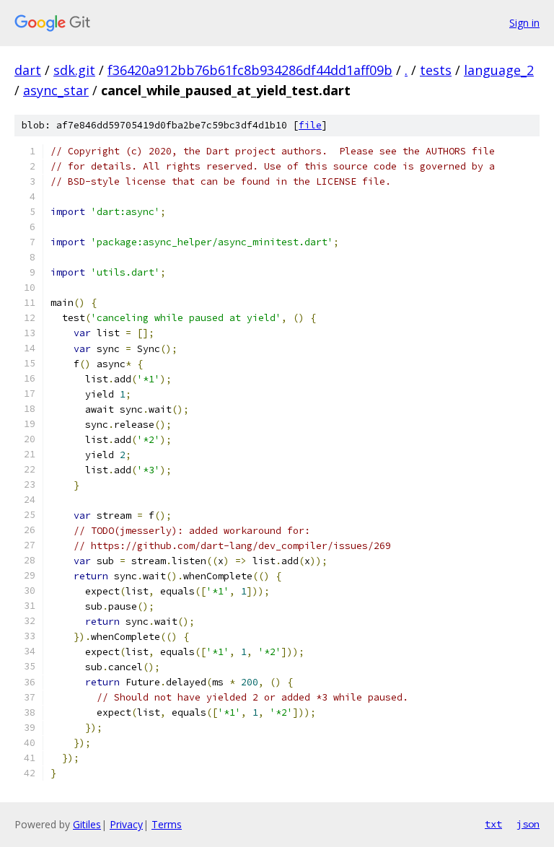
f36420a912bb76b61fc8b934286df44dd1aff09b (249, 70)
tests (436, 70)
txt (493, 823)
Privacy (126, 824)
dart (27, 70)
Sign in (524, 23)
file (310, 125)
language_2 (499, 70)
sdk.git (74, 70)
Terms (166, 824)
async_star (56, 90)
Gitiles (87, 824)
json (528, 823)
